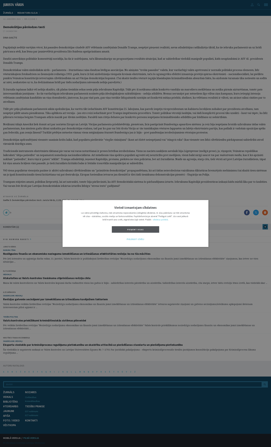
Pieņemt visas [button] (135, 229)
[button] (135, 239)
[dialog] (135, 223)
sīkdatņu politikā (160, 219)
